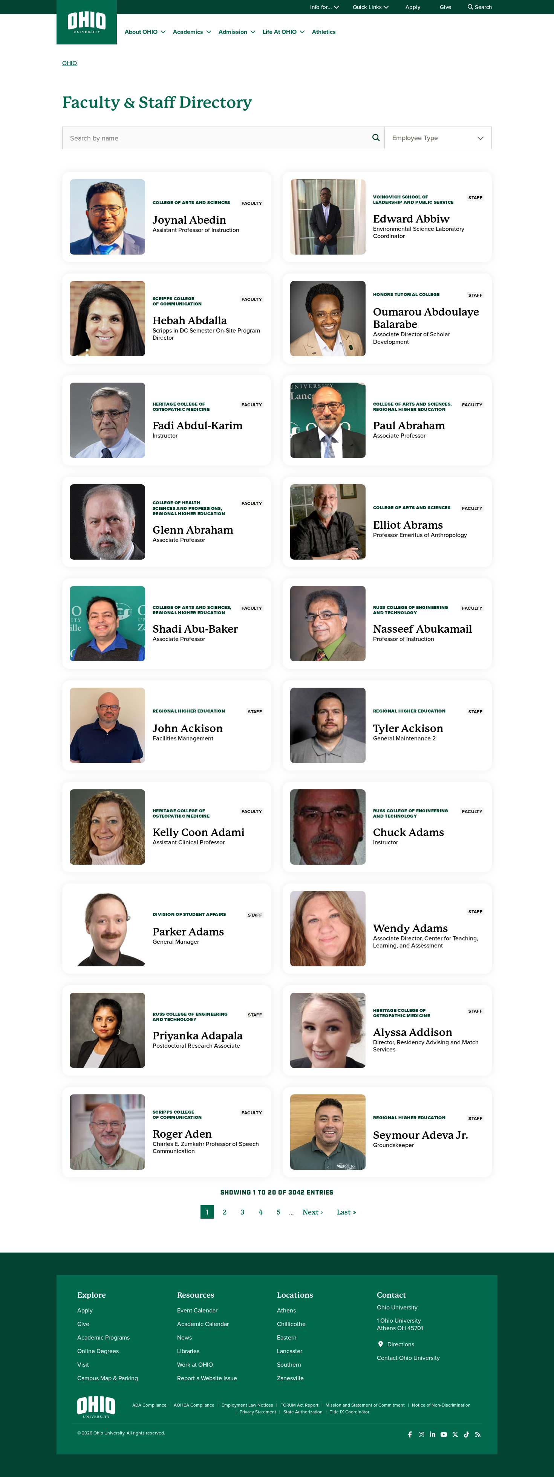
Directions (400, 1344)
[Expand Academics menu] (209, 31)
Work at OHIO (195, 1364)
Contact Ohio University (408, 1357)
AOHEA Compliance (194, 1405)
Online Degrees (98, 1351)
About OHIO (141, 31)
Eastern (287, 1337)
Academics (188, 31)
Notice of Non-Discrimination (441, 1405)
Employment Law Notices (247, 1405)
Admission (233, 31)
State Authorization (303, 1411)
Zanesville (290, 1378)
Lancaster (289, 1351)
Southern (289, 1364)
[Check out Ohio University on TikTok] (466, 1434)
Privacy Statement (258, 1411)
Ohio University (108, 1433)
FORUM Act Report (299, 1405)
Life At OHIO (280, 31)
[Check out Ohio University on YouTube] (443, 1434)
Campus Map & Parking (107, 1378)
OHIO (69, 63)
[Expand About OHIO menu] (163, 31)
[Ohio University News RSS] (477, 1434)
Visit (83, 1364)
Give (445, 7)
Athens (286, 1310)
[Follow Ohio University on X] (455, 1434)
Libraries (188, 1351)
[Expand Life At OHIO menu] (302, 31)
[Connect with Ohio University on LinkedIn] (432, 1434)
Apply (413, 7)
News (184, 1337)
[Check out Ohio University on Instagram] (421, 1434)
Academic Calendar (203, 1324)
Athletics (324, 31)
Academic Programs (103, 1337)
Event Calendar (197, 1310)
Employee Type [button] (415, 137)
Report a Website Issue (207, 1378)
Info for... (322, 7)
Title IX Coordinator (349, 1411)
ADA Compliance (149, 1405)
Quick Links (368, 7)
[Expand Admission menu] (253, 31)
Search (482, 7)
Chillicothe (291, 1324)
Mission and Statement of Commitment (365, 1405)
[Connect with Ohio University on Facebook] (410, 1434)
